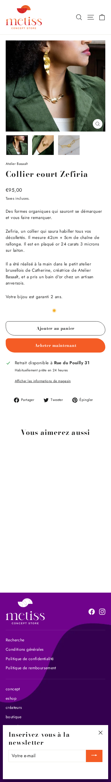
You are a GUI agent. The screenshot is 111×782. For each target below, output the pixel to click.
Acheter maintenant (56, 345)
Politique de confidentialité (30, 659)
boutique (13, 717)
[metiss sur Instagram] (102, 611)
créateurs (14, 707)
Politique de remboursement (31, 668)
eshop (11, 698)
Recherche (15, 640)
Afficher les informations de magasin (43, 381)
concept (13, 689)
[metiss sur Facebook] (92, 611)
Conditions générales (25, 649)
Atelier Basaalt (17, 163)
